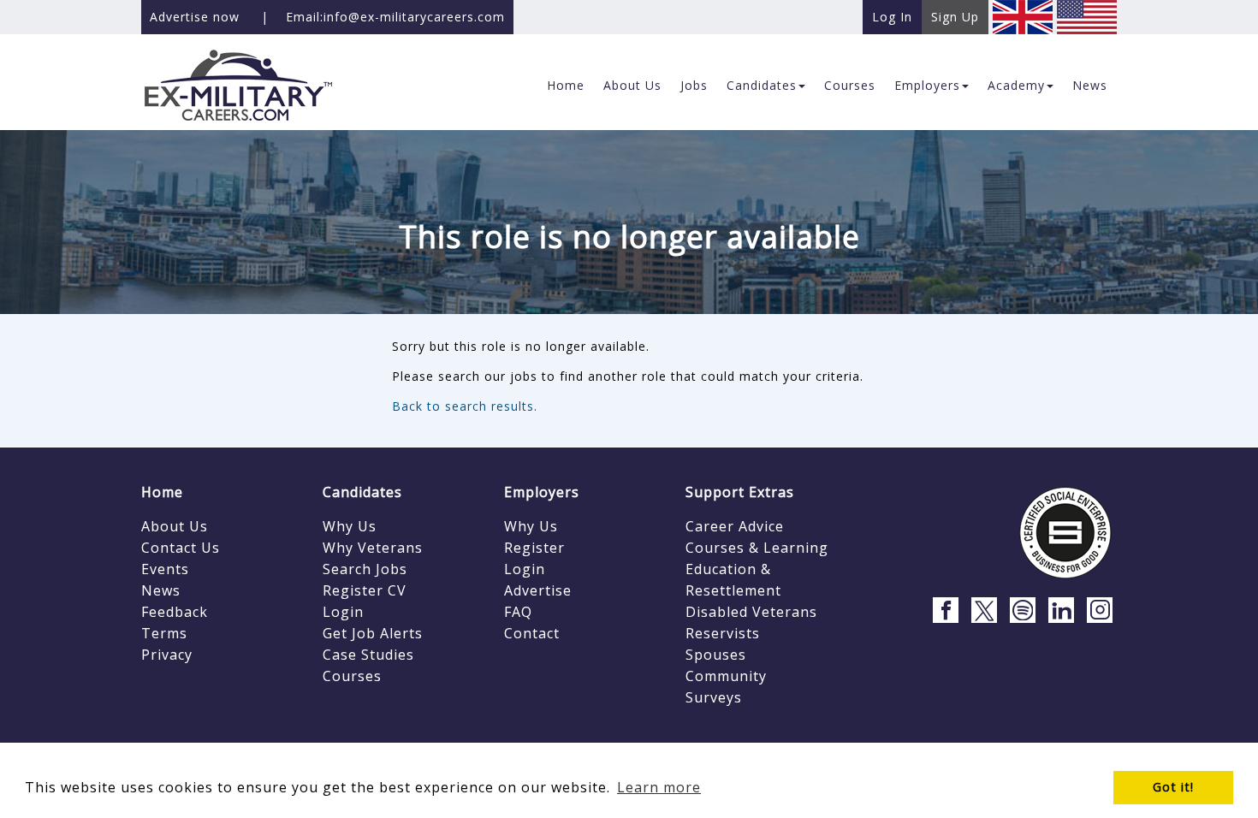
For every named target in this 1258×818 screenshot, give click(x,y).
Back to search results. (464, 406)
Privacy (167, 654)
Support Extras (739, 492)
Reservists (722, 633)
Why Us (350, 526)
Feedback (174, 611)
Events (165, 569)
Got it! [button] (1173, 787)
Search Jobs (365, 569)
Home (162, 492)
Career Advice (734, 526)
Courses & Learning (756, 547)
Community (726, 676)
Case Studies (368, 654)
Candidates (362, 492)
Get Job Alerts (373, 633)
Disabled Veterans (751, 611)
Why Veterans (373, 547)
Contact (532, 633)
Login (343, 611)
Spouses (715, 654)
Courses (352, 676)
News (161, 590)
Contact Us (180, 547)
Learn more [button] (659, 787)
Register (534, 547)
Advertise (538, 590)
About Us (174, 526)
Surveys (713, 697)
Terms (164, 633)
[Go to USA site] (1087, 16)
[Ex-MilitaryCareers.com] (253, 84)
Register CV (364, 590)
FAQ (518, 611)
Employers (541, 492)
